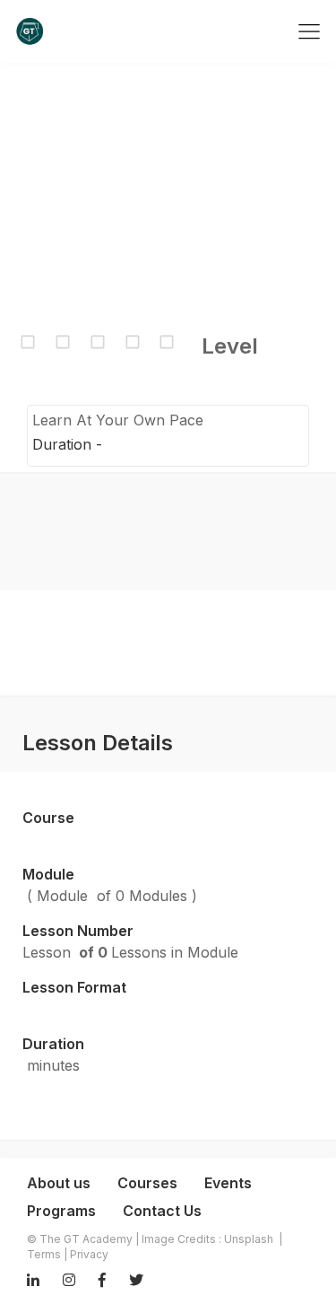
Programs (61, 1211)
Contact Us (162, 1211)
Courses (147, 1183)
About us (58, 1183)
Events (228, 1183)
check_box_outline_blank (28, 342)
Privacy (89, 1254)
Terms (44, 1254)
